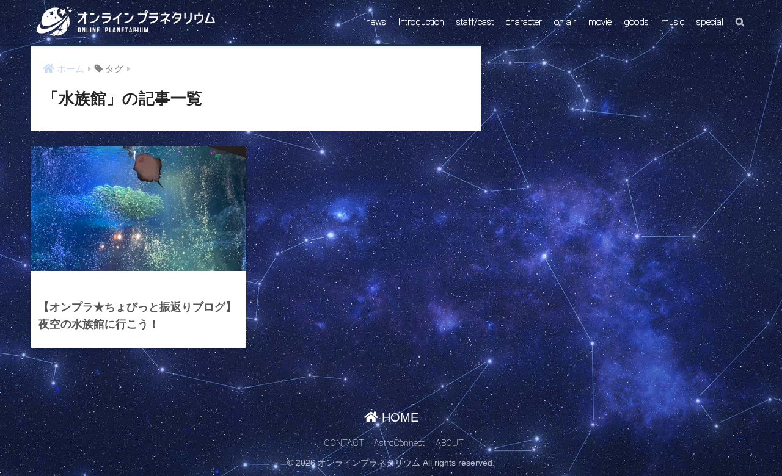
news (376, 21)
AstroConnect (399, 443)
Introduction (421, 21)
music (672, 21)
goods (636, 21)
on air (565, 21)
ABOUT (450, 443)
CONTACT (344, 443)
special (709, 21)
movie (600, 21)
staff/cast (475, 21)
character (524, 21)
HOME (398, 417)
